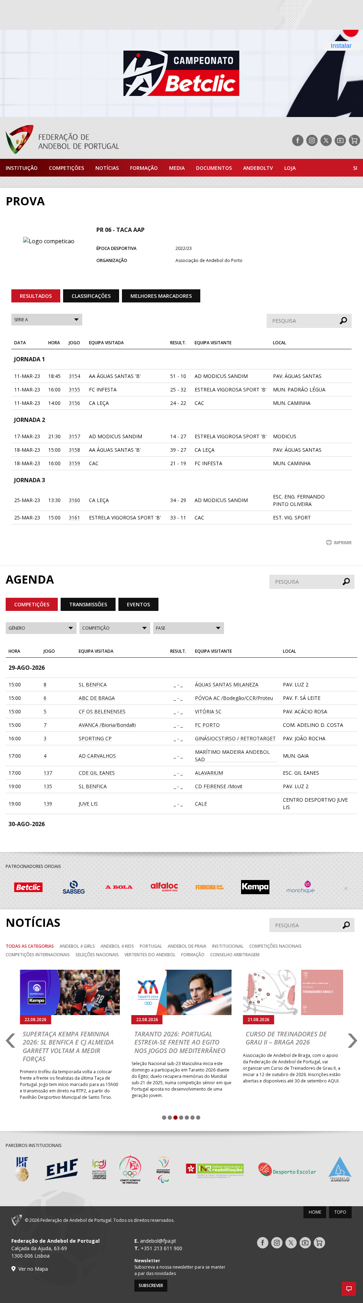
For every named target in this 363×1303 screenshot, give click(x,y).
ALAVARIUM (209, 772)
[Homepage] (59, 140)
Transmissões (88, 604)
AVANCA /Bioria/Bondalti (107, 725)
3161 (74, 517)
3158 (74, 449)
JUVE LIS (88, 803)
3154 (74, 376)
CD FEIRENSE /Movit (218, 786)
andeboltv (258, 168)
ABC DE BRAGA (97, 698)
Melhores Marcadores (161, 296)
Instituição (22, 168)
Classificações (91, 296)
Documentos (214, 168)
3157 (74, 436)
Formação (144, 168)
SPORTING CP (95, 738)
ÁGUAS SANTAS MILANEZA (226, 684)
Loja (290, 168)
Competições (66, 168)
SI (355, 168)
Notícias (107, 168)
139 (48, 803)
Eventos (138, 604)
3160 (74, 500)
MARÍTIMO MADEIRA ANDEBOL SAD (232, 755)
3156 (74, 403)
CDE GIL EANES (97, 772)
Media (177, 168)
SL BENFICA (93, 684)
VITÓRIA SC (208, 711)
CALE (201, 803)
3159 (74, 463)
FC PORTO (207, 725)
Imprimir (343, 543)
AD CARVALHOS (97, 755)
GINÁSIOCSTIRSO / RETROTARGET (235, 738)
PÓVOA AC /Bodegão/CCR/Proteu (234, 698)
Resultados (36, 296)
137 (48, 772)
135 (48, 786)
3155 (74, 389)
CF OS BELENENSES (102, 711)
